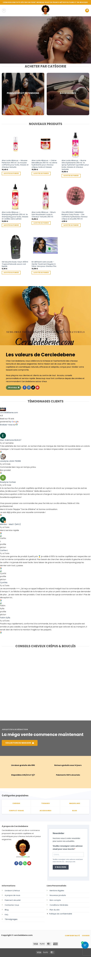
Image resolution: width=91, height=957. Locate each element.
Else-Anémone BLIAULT (10, 440)
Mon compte (55, 900)
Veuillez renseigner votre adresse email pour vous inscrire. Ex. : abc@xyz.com (68, 860)
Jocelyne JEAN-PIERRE (10, 461)
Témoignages (11, 919)
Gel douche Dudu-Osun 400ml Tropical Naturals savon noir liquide (15, 264)
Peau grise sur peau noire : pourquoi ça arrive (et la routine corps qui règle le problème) (44, 695)
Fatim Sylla (5, 617)
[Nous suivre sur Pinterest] (37, 388)
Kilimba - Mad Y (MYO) (10, 524)
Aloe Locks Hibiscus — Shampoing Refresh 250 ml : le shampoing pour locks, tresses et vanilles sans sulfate (15, 215)
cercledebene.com (9, 412)
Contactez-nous (12, 905)
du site (56, 910)
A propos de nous (12, 895)
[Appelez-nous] (25, 863)
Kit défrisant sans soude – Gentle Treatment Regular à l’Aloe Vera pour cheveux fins (44, 264)
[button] (4, 10)
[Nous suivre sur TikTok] (33, 388)
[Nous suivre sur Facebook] (25, 388)
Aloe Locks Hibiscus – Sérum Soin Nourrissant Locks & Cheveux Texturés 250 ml (44, 214)
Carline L (4, 550)
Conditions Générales (59, 905)
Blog (7, 910)
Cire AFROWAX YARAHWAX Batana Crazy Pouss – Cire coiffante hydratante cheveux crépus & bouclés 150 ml (74, 215)
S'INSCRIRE (60, 867)
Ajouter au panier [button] (11, 173)
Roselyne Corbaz (8, 482)
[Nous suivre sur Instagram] (29, 388)
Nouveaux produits (58, 895)
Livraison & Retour (12, 890)
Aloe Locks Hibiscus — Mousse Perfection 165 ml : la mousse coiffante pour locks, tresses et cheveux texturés (15, 163)
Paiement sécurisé (12, 900)
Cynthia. (4, 582)
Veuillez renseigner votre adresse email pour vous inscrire (68, 847)
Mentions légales (57, 890)
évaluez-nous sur (8, 424)
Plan (51, 910)
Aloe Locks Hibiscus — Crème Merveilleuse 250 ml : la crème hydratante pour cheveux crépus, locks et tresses (44, 163)
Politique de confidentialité (60, 914)
